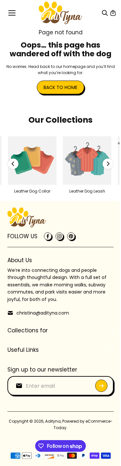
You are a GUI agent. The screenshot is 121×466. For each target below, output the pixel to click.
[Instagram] (59, 236)
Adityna (65, 421)
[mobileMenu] (12, 13)
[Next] (108, 164)
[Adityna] (60, 13)
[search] (105, 13)
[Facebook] (48, 236)
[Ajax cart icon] (113, 13)
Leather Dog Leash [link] (87, 191)
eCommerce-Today (58, 427)
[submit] (98, 386)
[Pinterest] (71, 236)
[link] (32, 160)
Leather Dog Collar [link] (32, 191)
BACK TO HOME (60, 87)
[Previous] (13, 164)
